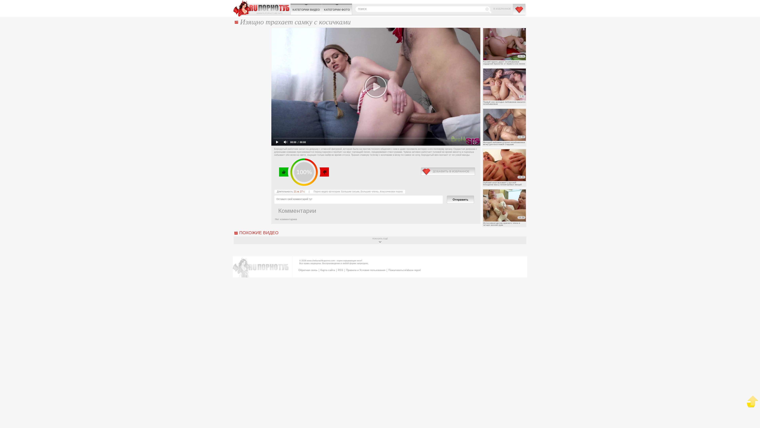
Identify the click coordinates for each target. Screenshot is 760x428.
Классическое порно (391, 191)
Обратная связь (307, 270)
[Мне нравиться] (284, 172)
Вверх (752, 401)
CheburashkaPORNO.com (262, 8)
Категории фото (337, 9)
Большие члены (370, 191)
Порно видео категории (327, 191)
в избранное (448, 171)
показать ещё (380, 239)
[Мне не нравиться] (324, 172)
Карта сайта (327, 270)
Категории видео (306, 9)
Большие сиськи (350, 191)
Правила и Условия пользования (365, 270)
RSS (340, 270)
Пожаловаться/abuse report (404, 270)
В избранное (502, 9)
